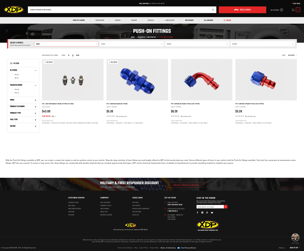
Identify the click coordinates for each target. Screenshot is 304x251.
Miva (136, 248)
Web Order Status (74, 209)
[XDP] (14, 10)
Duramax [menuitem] (134, 20)
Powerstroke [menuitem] (99, 20)
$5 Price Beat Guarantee (140, 209)
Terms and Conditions (125, 248)
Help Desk (296, 3)
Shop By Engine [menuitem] (79, 20)
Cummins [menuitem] (118, 20)
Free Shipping (144, 3)
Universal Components (147, 37)
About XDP (104, 212)
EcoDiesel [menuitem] (151, 20)
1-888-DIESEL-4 (173, 211)
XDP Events (136, 205)
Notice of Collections (168, 248)
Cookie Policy (143, 248)
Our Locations (105, 202)
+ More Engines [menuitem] (170, 20)
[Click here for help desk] (295, 238)
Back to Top (294, 247)
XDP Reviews (136, 212)
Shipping (71, 212)
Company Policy (105, 205)
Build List (135, 215)
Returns (71, 215)
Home (133, 37)
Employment (104, 209)
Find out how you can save (186, 185)
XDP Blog (135, 202)
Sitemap (281, 248)
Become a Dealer (106, 215)
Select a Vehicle (245, 10)
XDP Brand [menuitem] (189, 20)
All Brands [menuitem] (208, 20)
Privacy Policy (154, 248)
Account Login (73, 202)
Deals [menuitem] (228, 20)
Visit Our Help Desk (175, 205)
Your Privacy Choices (188, 248)
